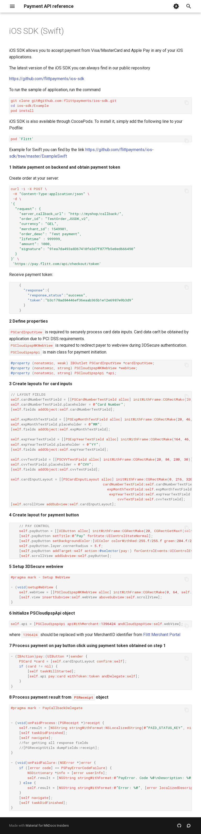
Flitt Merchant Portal (161, 634)
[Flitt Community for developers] (189, 825)
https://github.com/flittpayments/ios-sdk (46, 78)
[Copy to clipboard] (186, 103)
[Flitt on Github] (179, 825)
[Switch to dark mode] (176, 6)
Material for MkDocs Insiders (47, 825)
